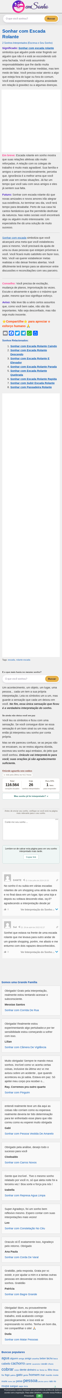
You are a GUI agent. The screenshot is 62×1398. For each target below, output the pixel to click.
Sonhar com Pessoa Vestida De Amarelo (29, 1133)
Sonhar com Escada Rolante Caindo (33, 346)
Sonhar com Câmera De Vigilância (25, 1047)
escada (11, 660)
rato (51, 1381)
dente (23, 1369)
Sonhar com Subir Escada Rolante (32, 383)
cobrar (8, 1369)
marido (49, 1375)
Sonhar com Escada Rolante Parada (33, 366)
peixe (19, 1381)
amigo (28, 1358)
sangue (14, 1386)
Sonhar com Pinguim (17, 1092)
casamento (36, 1364)
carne (28, 1363)
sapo (21, 1386)
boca (55, 1358)
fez (46, 1370)
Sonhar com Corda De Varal (22, 1257)
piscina (40, 1381)
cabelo (6, 1363)
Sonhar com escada (14, 237)
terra (26, 1386)
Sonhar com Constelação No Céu (25, 1228)
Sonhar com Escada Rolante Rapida (33, 379)
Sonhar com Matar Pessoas (21, 1339)
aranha (35, 1358)
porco (46, 1381)
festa (42, 1370)
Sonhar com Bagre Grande (21, 1294)
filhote (55, 1370)
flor (3, 1375)
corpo (16, 1370)
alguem (14, 1358)
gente (25, 1375)
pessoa (30, 1380)
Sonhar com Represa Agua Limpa (25, 1195)
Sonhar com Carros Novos (21, 1162)
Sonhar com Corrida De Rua (22, 1010)
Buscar (51, 18)
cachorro (18, 1363)
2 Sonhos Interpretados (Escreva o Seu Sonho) (27, 42)
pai (14, 1381)
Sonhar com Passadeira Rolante (31, 387)
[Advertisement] (31, 121)
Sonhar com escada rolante (36, 48)
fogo (7, 1375)
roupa (5, 1386)
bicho (50, 1358)
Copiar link (31, 857)
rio (55, 1381)
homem (34, 1374)
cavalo (44, 1364)
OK (39, 1396)
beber (43, 1358)
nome (10, 1381)
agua (5, 1358)
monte (55, 1375)
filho (50, 1370)
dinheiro (31, 1369)
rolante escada (23, 660)
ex (38, 1370)
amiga (21, 1358)
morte (4, 1381)
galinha (12, 1375)
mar (42, 1375)
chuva (50, 1364)
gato (19, 1374)
